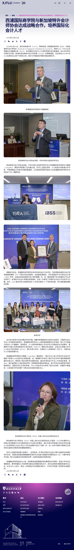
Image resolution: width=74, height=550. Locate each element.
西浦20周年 (41, 505)
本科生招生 (23, 502)
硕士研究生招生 (24, 505)
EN (55, 3)
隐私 (59, 544)
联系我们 (40, 515)
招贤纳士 (40, 508)
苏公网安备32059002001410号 (30, 544)
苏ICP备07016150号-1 (22, 544)
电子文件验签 (6, 511)
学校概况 (40, 502)
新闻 (13, 15)
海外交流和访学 (7, 508)
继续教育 (22, 511)
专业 (4, 502)
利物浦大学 (58, 505)
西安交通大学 (59, 502)
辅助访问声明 (67, 544)
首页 (6, 15)
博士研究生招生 (24, 508)
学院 (4, 505)
